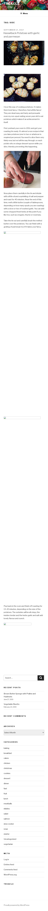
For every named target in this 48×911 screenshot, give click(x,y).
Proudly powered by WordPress (16, 905)
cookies (7, 773)
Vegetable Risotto (11, 704)
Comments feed (10, 870)
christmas (8, 768)
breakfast (8, 753)
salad (6, 814)
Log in (6, 859)
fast (5, 788)
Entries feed (9, 864)
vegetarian (8, 844)
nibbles (7, 809)
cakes (6, 758)
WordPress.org (10, 875)
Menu (25, 13)
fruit (5, 794)
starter (6, 834)
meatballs (8, 804)
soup (6, 829)
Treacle (11, 3)
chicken (7, 763)
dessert (7, 778)
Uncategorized (10, 839)
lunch (6, 799)
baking (6, 748)
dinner (6, 783)
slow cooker (9, 824)
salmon (7, 819)
